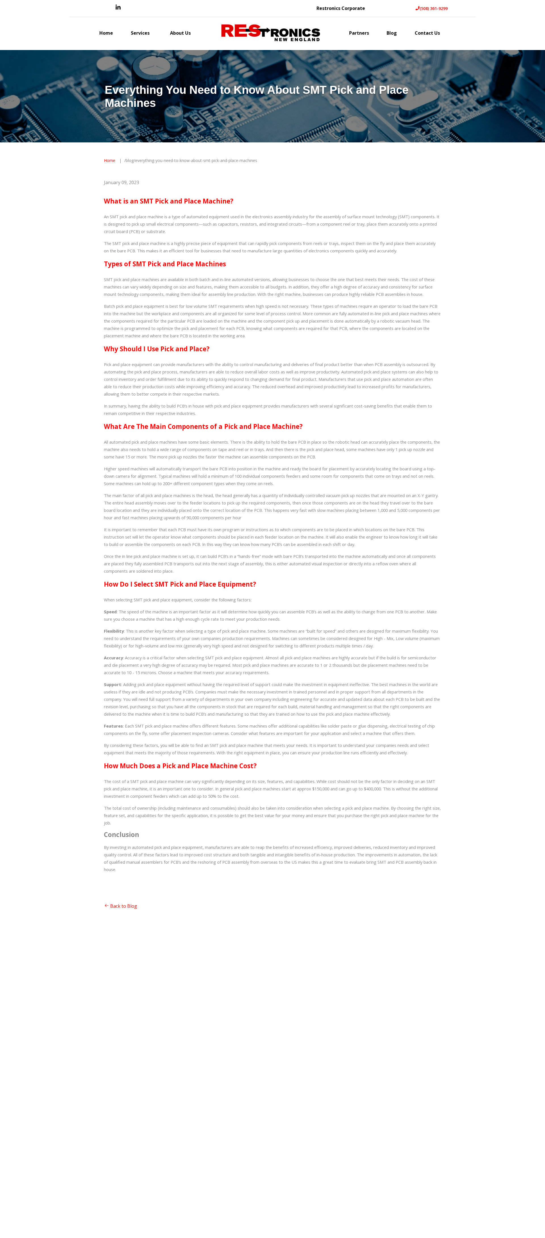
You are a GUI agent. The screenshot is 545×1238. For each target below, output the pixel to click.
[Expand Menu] (152, 33)
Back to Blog (123, 906)
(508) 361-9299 (434, 8)
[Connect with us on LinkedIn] (118, 8)
